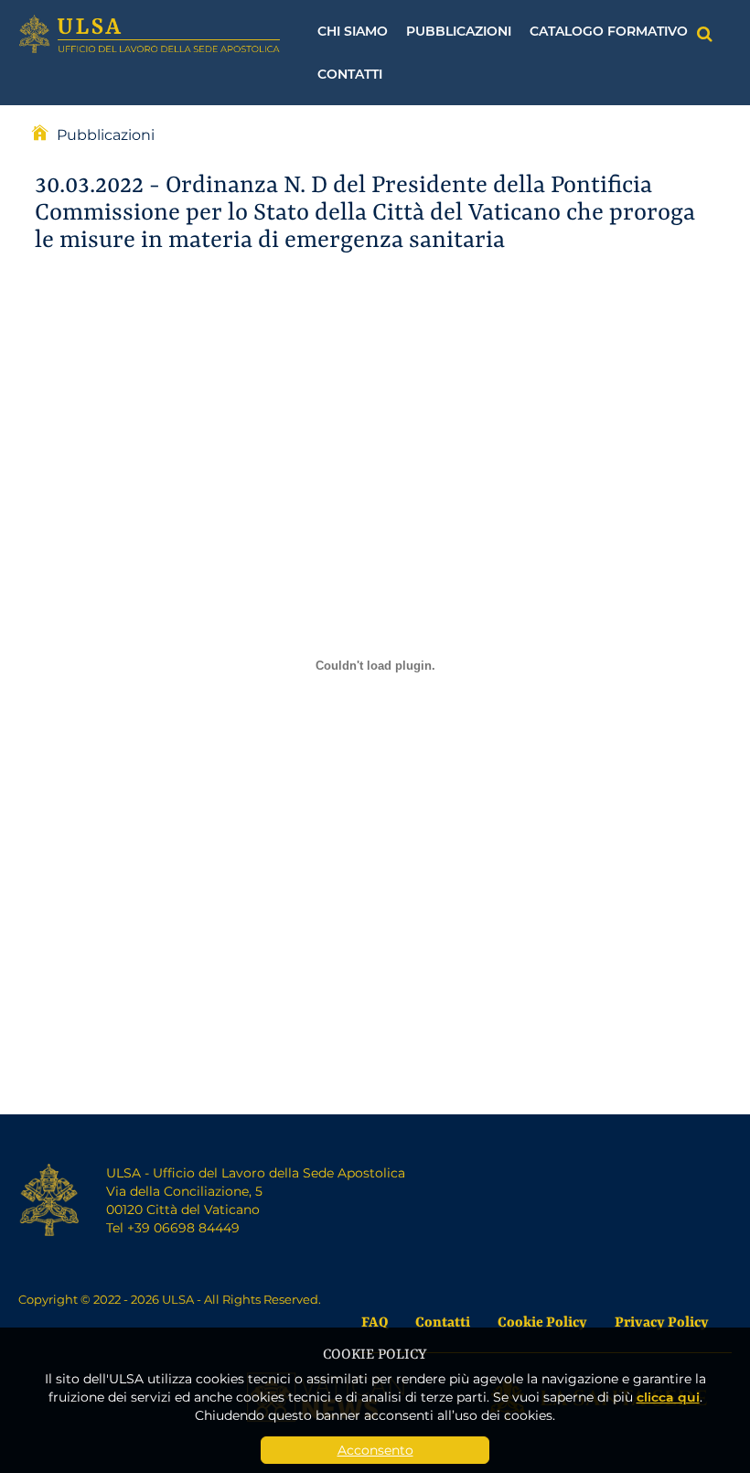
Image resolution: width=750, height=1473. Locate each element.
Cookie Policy (542, 1320)
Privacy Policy (662, 1320)
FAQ (374, 1320)
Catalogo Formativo (609, 30)
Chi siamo (352, 30)
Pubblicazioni (458, 30)
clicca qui (668, 1396)
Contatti (349, 73)
